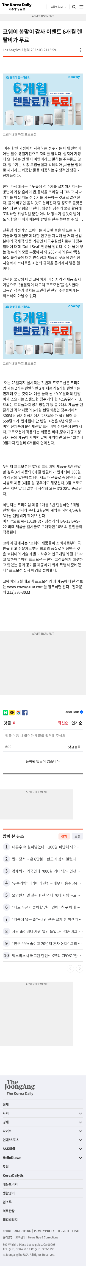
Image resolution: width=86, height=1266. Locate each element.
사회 (6, 1113)
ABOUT (7, 1231)
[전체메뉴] (81, 7)
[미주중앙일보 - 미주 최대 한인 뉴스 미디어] (17, 6)
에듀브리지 (10, 1184)
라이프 (7, 1130)
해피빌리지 (10, 1219)
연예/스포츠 (11, 1139)
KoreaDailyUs (13, 1175)
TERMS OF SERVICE (69, 1231)
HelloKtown (12, 1157)
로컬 (77, 836)
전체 (64, 836)
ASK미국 (9, 1148)
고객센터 (20, 1237)
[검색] (74, 7)
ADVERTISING (22, 1231)
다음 (79, 968)
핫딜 (6, 1166)
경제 (6, 1122)
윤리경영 (7, 1237)
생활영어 (9, 1193)
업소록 (7, 1202)
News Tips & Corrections (43, 1237)
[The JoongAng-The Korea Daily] (20, 1087)
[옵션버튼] (80, 50)
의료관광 (9, 1210)
